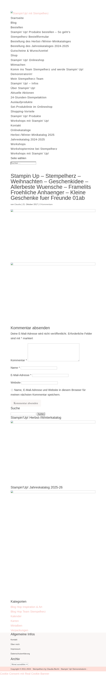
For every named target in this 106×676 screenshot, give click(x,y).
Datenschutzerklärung (20, 654)
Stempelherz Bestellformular (30, 36)
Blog (14, 22)
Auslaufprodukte (22, 102)
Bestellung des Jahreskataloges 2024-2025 (40, 46)
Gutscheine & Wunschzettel (29, 50)
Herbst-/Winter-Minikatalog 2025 (33, 134)
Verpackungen (19, 630)
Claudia (17, 204)
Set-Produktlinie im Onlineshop (31, 106)
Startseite (17, 18)
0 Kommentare (46, 204)
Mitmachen (18, 64)
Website (16, 382)
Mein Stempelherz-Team (27, 78)
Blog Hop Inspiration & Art (26, 606)
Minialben (16, 625)
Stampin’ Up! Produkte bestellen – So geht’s (40, 32)
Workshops (18, 144)
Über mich (15, 644)
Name (15, 367)
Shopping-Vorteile (23, 111)
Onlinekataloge (21, 130)
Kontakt (16, 125)
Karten (15, 620)
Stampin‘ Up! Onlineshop (27, 60)
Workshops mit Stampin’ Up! (30, 120)
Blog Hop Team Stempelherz (28, 611)
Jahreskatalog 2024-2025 (28, 139)
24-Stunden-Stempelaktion (29, 97)
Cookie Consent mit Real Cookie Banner (24, 673)
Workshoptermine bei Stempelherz (34, 148)
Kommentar (19, 360)
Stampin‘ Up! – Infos (24, 83)
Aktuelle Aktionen (22, 92)
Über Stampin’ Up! (23, 88)
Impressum (15, 649)
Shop (14, 55)
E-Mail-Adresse (21, 375)
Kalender (16, 616)
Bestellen (17, 27)
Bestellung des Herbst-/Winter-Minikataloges (41, 41)
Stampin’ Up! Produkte (26, 116)
